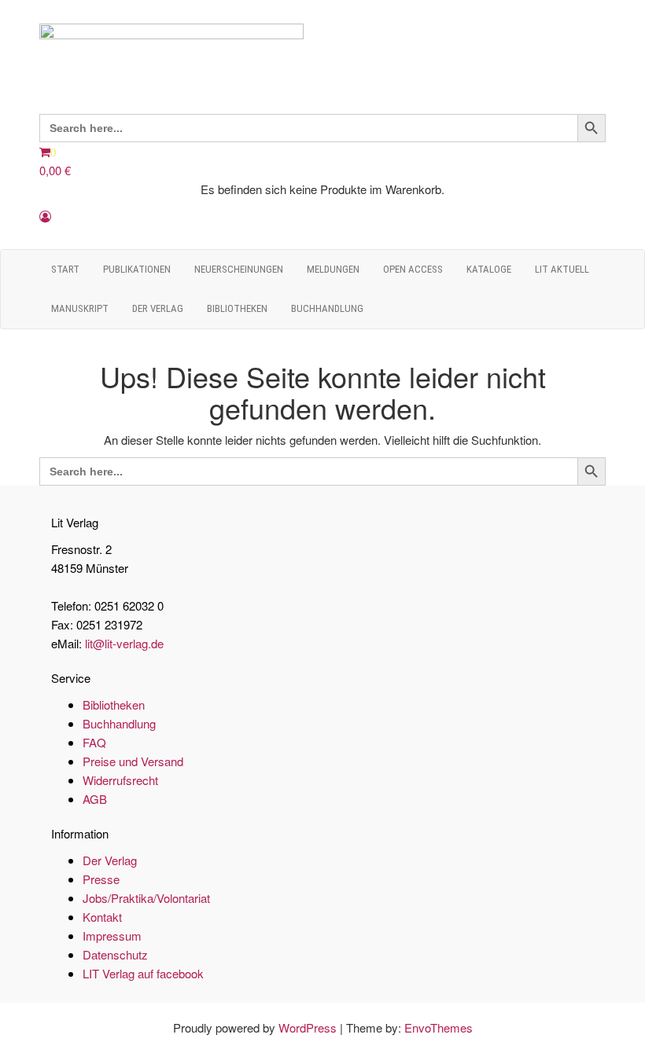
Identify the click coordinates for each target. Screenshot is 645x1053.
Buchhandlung (327, 308)
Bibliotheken (237, 308)
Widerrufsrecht (120, 780)
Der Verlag (157, 308)
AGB (95, 799)
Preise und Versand (133, 761)
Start (65, 269)
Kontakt (102, 916)
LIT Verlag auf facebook (143, 973)
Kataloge (488, 269)
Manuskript (80, 308)
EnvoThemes (438, 1027)
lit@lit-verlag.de (124, 643)
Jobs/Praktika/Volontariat (146, 898)
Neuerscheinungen (238, 269)
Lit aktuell (562, 269)
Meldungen (333, 269)
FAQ (94, 742)
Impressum (112, 935)
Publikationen (137, 269)
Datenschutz (115, 954)
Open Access (413, 269)
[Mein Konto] (45, 215)
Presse (101, 879)
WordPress (307, 1027)
